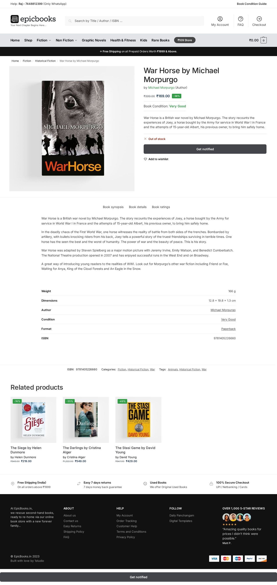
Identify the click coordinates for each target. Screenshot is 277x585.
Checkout (259, 25)
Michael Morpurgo (161, 87)
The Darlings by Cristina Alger (82, 450)
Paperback (228, 328)
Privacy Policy (125, 537)
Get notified (205, 149)
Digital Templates (180, 521)
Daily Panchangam (181, 515)
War (152, 369)
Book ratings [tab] (161, 207)
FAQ (241, 25)
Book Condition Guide (252, 3)
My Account (220, 25)
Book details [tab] (137, 207)
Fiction (27, 60)
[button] (257, 40)
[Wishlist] (49, 403)
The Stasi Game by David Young (135, 450)
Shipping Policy (74, 531)
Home (15, 60)
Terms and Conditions (131, 531)
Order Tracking (126, 521)
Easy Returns (72, 526)
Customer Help (126, 526)
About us (70, 515)
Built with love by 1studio (27, 560)
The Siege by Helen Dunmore (26, 450)
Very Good (177, 106)
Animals (173, 369)
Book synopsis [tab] (113, 207)
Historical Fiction (45, 60)
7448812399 (33, 3)
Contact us (71, 521)
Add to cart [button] (33, 470)
